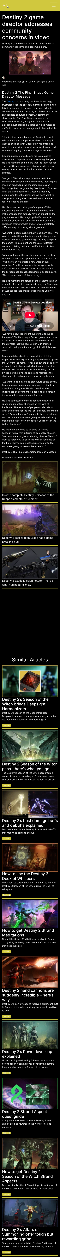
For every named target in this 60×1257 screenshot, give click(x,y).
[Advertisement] (30, 621)
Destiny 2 (12, 101)
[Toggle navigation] (54, 5)
